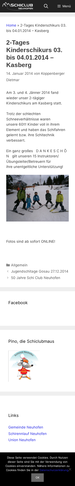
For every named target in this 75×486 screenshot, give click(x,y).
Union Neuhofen (22, 440)
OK (37, 477)
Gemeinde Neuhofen (25, 427)
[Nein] (70, 469)
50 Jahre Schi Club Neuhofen (35, 278)
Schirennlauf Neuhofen (27, 434)
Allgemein (19, 265)
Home (11, 25)
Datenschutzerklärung (54, 470)
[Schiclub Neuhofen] (17, 6)
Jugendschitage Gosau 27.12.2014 (39, 271)
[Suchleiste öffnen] (46, 6)
